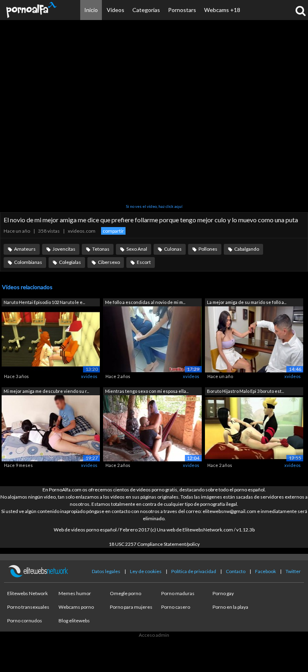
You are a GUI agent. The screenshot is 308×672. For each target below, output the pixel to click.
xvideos (89, 376)
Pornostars (182, 9)
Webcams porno (76, 607)
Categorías (146, 9)
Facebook (265, 571)
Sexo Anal (136, 249)
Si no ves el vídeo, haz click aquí (154, 206)
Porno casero (175, 607)
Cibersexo (109, 262)
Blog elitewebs (74, 621)
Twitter (293, 571)
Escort (144, 262)
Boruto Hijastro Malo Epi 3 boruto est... (245, 391)
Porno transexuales (28, 607)
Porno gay (223, 593)
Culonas (173, 249)
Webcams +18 (222, 9)
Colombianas (28, 262)
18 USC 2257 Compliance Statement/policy (154, 544)
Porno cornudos (24, 621)
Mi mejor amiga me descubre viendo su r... (46, 391)
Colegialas (70, 262)
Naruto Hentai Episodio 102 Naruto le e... (44, 302)
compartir (113, 231)
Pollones (208, 249)
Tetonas (100, 249)
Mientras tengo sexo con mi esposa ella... (146, 391)
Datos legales (106, 571)
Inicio (91, 9)
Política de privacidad (193, 571)
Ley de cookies (146, 571)
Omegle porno (125, 593)
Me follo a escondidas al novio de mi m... (145, 302)
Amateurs (25, 249)
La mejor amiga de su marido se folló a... (246, 302)
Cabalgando (246, 249)
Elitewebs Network (27, 593)
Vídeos (115, 9)
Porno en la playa (230, 607)
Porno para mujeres (131, 607)
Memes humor (75, 593)
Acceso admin (154, 635)
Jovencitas (64, 249)
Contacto (235, 571)
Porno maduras (178, 593)
